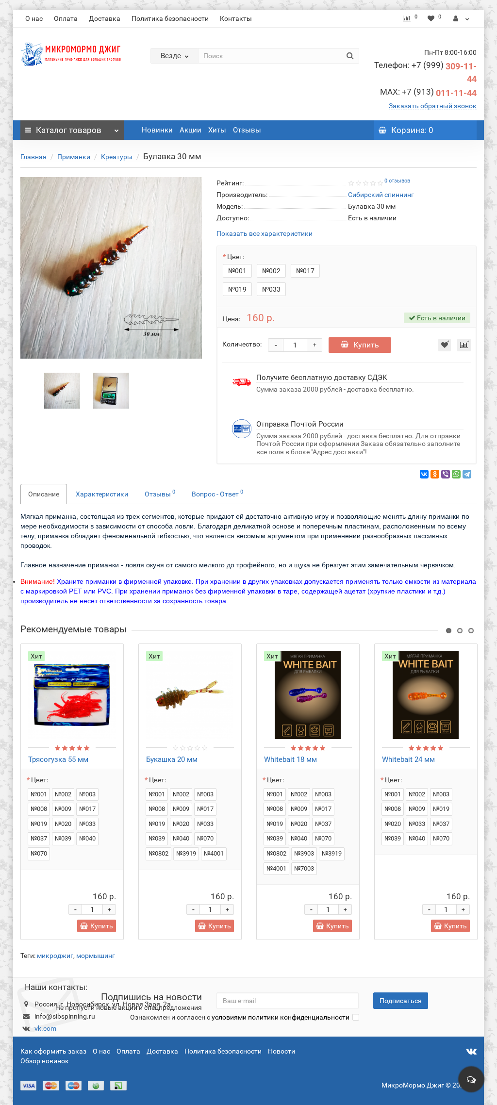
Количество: (242, 344)
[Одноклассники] (435, 474)
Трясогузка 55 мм (58, 759)
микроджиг (55, 955)
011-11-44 (428, 93)
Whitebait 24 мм (408, 759)
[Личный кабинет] (461, 18)
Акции (190, 130)
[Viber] (445, 474)
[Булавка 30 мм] (62, 390)
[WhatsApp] (456, 474)
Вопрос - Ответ (217, 493)
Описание (43, 494)
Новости (281, 1051)
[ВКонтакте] (424, 474)
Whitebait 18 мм (290, 759)
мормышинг (95, 955)
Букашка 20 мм (172, 759)
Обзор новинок (44, 1061)
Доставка (104, 18)
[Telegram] (467, 474)
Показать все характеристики (264, 233)
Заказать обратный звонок (433, 106)
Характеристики (102, 494)
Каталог (68, 130)
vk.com (45, 1028)
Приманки (73, 157)
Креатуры (117, 157)
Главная (33, 157)
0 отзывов (397, 181)
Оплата (66, 18)
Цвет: (235, 257)
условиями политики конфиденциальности (280, 1017)
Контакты (236, 18)
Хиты (217, 130)
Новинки (157, 130)
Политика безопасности (170, 18)
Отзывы (247, 130)
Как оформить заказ (53, 1051)
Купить (366, 344)
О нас (34, 18)
